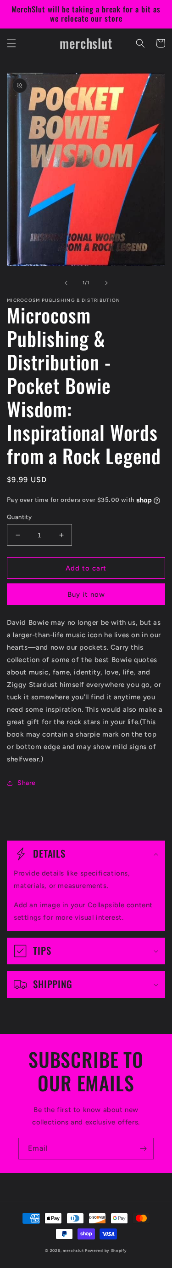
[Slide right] (106, 283)
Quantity (19, 516)
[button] (11, 43)
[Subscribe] (143, 1148)
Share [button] (26, 783)
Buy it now (86, 594)
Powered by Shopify (106, 1250)
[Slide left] (66, 283)
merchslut (73, 1250)
